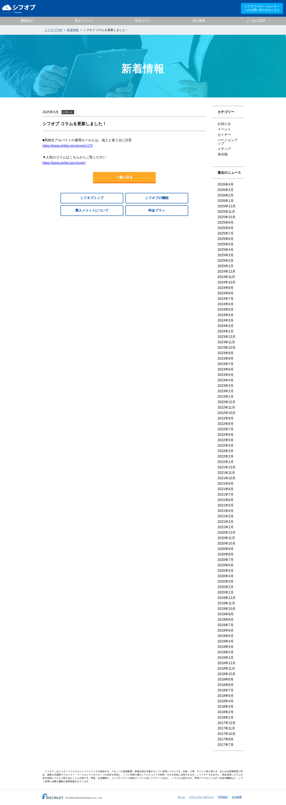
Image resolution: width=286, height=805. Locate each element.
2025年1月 (226, 266)
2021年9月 (226, 483)
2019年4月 (226, 641)
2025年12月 (227, 206)
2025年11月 (226, 211)
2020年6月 (226, 565)
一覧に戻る (124, 177)
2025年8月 (226, 228)
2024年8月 (226, 293)
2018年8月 (226, 685)
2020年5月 (226, 570)
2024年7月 (226, 298)
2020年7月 (226, 559)
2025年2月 (226, 260)
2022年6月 (226, 434)
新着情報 (73, 30)
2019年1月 (226, 657)
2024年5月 (226, 309)
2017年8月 (226, 739)
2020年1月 (226, 592)
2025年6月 (226, 239)
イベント (224, 129)
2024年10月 (227, 282)
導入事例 (198, 20)
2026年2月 (226, 195)
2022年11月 (226, 407)
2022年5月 (226, 440)
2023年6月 (226, 369)
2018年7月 (226, 690)
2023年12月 (227, 336)
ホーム (181, 797)
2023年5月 (226, 375)
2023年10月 (227, 347)
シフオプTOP (53, 30)
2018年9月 (226, 679)
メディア (224, 149)
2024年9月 (226, 288)
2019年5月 (226, 636)
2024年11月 (226, 277)
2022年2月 (226, 456)
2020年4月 (226, 576)
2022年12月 (227, 402)
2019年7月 (226, 625)
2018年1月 (226, 717)
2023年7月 (226, 364)
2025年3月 (226, 255)
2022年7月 (226, 429)
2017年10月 (227, 734)
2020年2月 (226, 587)
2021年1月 (226, 527)
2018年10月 (227, 674)
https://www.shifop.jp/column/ (64, 163)
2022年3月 (226, 451)
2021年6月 (226, 500)
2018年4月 (226, 701)
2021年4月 (226, 511)
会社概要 (237, 797)
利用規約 (223, 797)
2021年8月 (226, 489)
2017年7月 (226, 744)
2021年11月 (226, 472)
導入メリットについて (92, 210)
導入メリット (84, 20)
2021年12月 (227, 467)
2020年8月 (226, 554)
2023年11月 (226, 342)
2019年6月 (226, 630)
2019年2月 (226, 652)
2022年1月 (226, 462)
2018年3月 (226, 706)
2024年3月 (226, 320)
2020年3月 (226, 581)
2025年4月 (226, 249)
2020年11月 (226, 538)
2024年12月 (227, 271)
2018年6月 (226, 695)
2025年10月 (227, 217)
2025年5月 (226, 244)
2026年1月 (226, 201)
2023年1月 (226, 396)
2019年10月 (227, 608)
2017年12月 (227, 723)
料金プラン (143, 20)
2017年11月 (226, 728)
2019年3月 (226, 647)
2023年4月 (226, 380)
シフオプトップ (92, 198)
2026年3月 (226, 190)
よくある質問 (255, 20)
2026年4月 (226, 184)
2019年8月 (226, 619)
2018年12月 (227, 663)
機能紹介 (27, 20)
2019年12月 (227, 598)
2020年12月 (227, 532)
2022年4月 (226, 445)
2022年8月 (226, 424)
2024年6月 (226, 304)
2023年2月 (226, 391)
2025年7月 (226, 233)
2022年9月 (226, 418)
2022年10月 (227, 413)
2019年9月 (226, 614)
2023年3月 (226, 385)
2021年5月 (226, 505)
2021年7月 (226, 494)
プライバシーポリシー (201, 797)
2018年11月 (226, 668)
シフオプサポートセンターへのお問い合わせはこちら (262, 8)
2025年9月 (226, 222)
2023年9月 (226, 353)
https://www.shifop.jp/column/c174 (68, 145)
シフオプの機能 (157, 198)
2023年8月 (226, 358)
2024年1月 (226, 331)
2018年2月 (226, 712)
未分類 (223, 154)
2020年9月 (226, 549)
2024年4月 (226, 315)
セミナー (224, 134)
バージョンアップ (228, 141)
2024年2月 (226, 326)
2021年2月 (226, 521)
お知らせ (224, 124)
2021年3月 (226, 516)
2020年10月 (227, 543)
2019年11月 (226, 603)
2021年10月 (227, 478)
